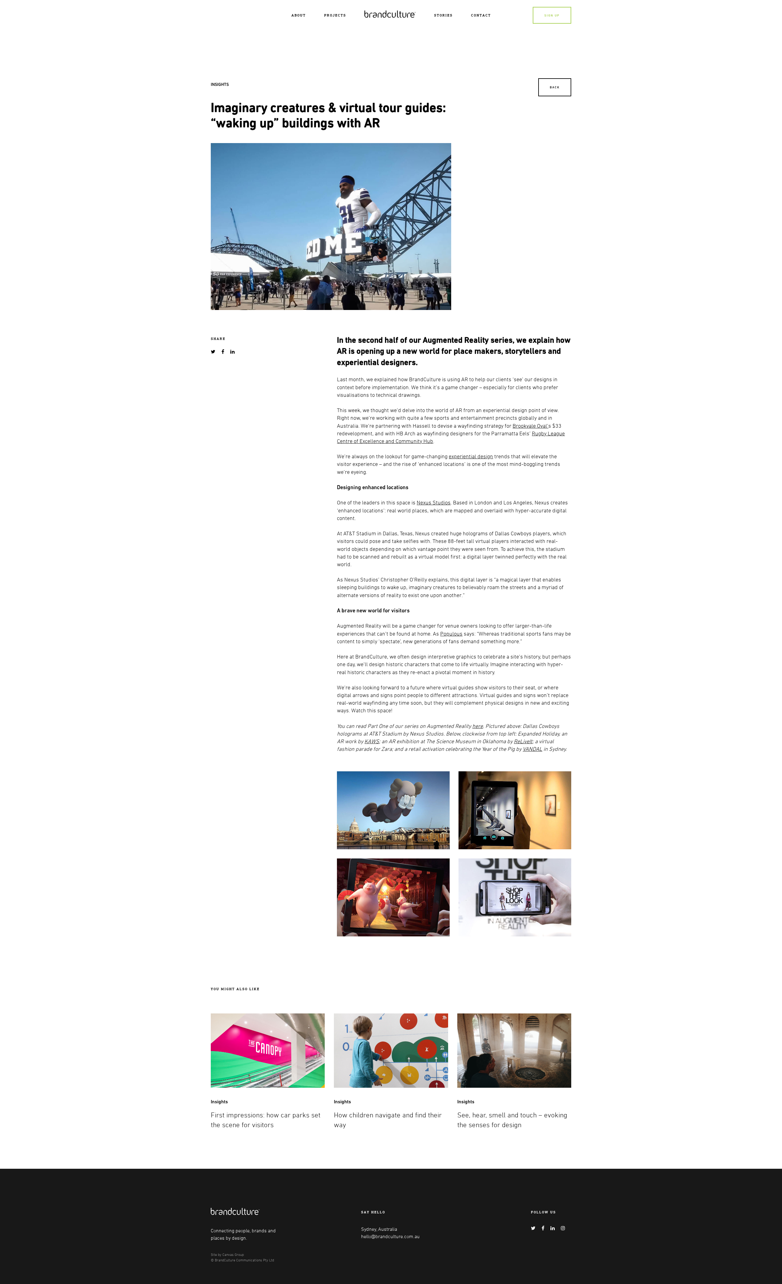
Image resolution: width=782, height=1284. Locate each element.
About (298, 15)
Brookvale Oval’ (530, 425)
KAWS (371, 741)
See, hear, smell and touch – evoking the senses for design (512, 1120)
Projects (335, 15)
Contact (481, 15)
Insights (220, 84)
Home (370, 13)
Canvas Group (233, 1254)
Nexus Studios (434, 502)
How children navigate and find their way (388, 1120)
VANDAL (532, 749)
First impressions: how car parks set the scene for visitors (265, 1120)
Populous (451, 633)
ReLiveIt (523, 741)
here (477, 726)
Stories (443, 15)
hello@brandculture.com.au (390, 1236)
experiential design (471, 456)
